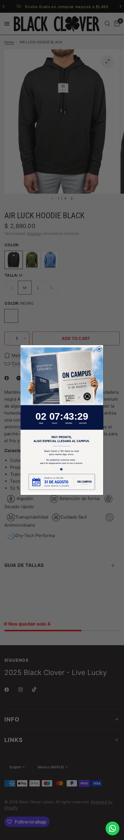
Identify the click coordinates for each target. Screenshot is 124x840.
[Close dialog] (99, 348)
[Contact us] (112, 828)
